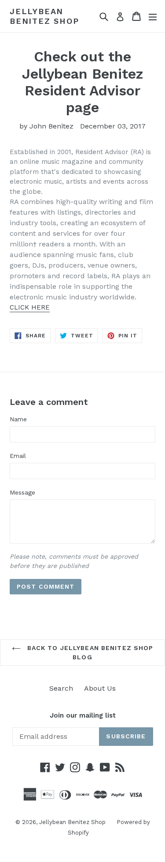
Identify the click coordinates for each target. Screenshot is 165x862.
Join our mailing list (83, 715)
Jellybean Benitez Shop (44, 16)
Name (18, 419)
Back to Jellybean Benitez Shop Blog (89, 652)
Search (61, 688)
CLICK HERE (30, 307)
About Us (100, 688)
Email (18, 455)
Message (22, 492)
